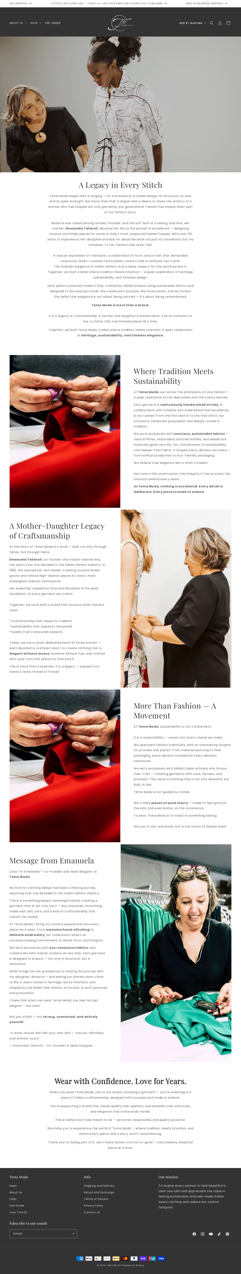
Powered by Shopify (132, 1265)
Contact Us (92, 1212)
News (13, 1185)
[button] (17, 23)
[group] (94, 3)
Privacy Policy (93, 1205)
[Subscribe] (73, 1233)
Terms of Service (96, 1199)
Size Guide (16, 1205)
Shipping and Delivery (99, 1185)
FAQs (12, 1199)
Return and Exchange (99, 1192)
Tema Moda (114, 1265)
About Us (15, 1192)
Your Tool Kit (18, 1212)
